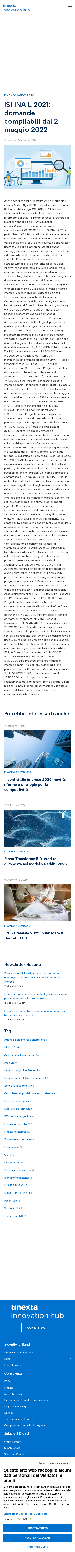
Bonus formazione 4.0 (19, 1085)
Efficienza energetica (19, 1116)
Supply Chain (12, 1448)
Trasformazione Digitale (19, 1419)
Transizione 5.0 (15, 1216)
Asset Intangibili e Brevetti (22, 1070)
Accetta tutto (37, 1528)
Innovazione (13, 1162)
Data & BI (10, 1412)
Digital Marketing (15, 1406)
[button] (70, 8)
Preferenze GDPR (37, 1546)
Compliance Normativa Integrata (24, 1425)
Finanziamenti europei (19, 1139)
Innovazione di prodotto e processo (27, 1400)
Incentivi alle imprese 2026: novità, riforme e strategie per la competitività (35, 784)
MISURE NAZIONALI (18, 1185)
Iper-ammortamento (18, 1177)
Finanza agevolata (19, 95)
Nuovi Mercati (13, 1394)
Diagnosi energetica (17, 1101)
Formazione (13, 1147)
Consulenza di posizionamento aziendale (30, 1093)
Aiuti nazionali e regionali (21, 1055)
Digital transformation (19, 1108)
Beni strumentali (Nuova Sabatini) (26, 1078)
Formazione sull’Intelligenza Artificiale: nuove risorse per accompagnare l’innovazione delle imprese (32, 977)
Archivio (10, 1062)
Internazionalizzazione (19, 1170)
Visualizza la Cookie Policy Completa (25, 1513)
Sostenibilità (13, 1208)
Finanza (9, 1387)
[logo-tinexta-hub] (16, 7)
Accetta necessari (38, 1537)
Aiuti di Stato (13, 1047)
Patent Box (12, 1200)
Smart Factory (13, 1441)
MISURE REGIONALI (18, 1193)
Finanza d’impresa (17, 1131)
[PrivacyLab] (24, 1519)
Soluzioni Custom (15, 1454)
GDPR (9, 1154)
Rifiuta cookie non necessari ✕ (54, 1463)
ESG (7, 1381)
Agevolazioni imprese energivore (25, 1039)
